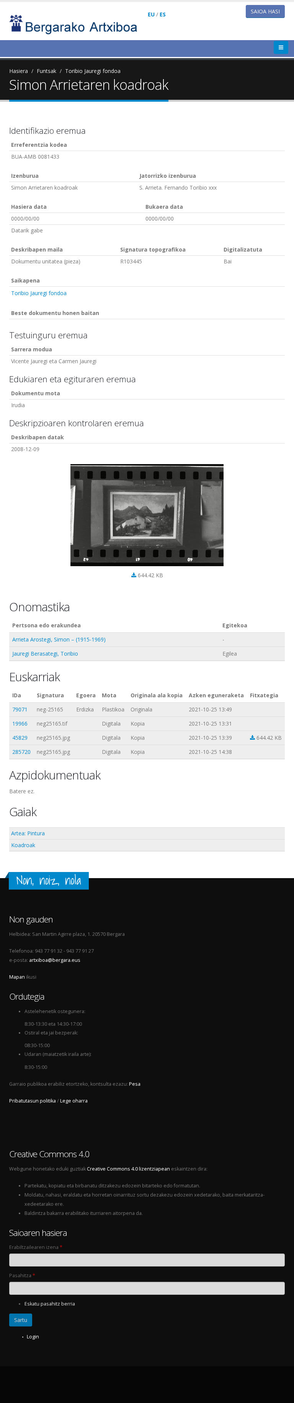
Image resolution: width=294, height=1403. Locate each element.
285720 (21, 751)
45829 (20, 737)
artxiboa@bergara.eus (54, 960)
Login (33, 1336)
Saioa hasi (265, 11)
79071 (20, 709)
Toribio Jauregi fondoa (93, 71)
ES (163, 14)
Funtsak (46, 71)
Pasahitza (22, 1275)
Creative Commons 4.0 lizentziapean (128, 1169)
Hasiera (18, 71)
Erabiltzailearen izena (35, 1247)
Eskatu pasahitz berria (49, 1304)
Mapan (17, 977)
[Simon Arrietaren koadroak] (147, 515)
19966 (20, 723)
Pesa (134, 1084)
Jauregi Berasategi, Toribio (45, 653)
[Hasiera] (78, 24)
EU (151, 14)
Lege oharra (74, 1101)
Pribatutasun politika (32, 1101)
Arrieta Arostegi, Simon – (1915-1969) (59, 639)
